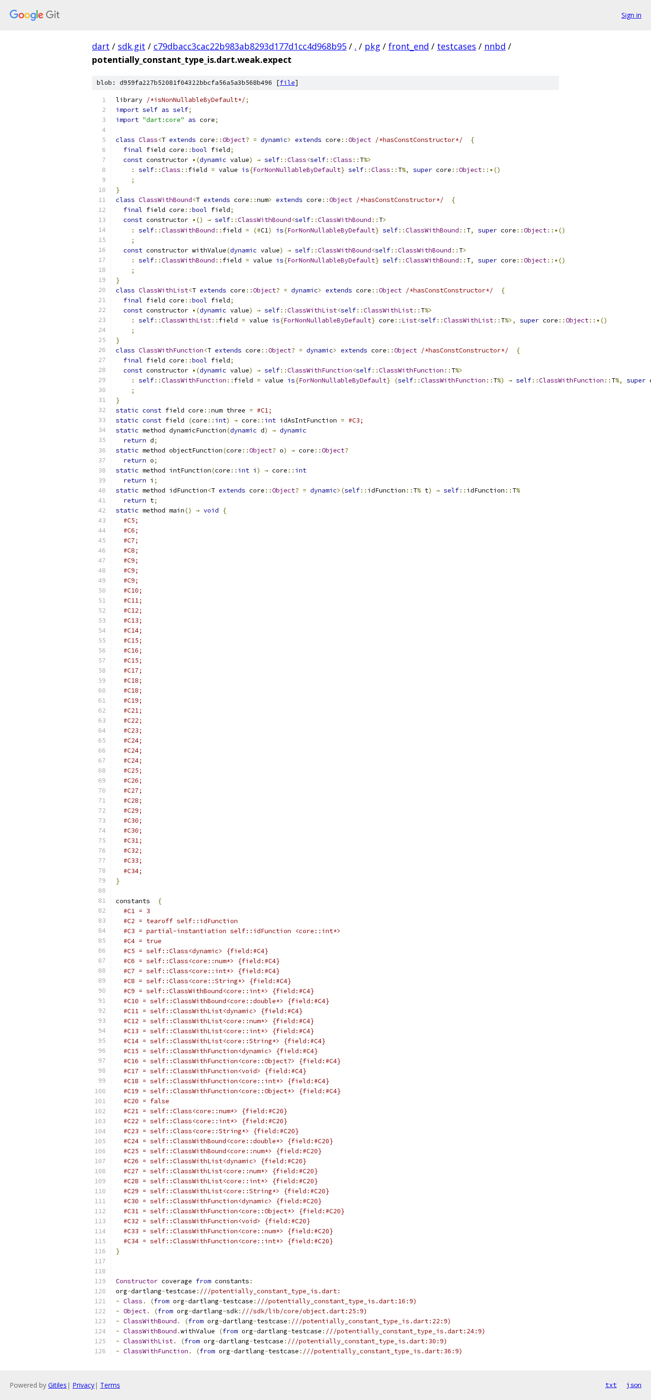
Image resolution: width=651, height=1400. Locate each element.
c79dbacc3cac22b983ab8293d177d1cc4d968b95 (249, 46)
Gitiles (57, 1385)
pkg (372, 46)
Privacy (83, 1385)
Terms (110, 1385)
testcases (456, 46)
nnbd (495, 46)
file (287, 83)
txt (611, 1384)
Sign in (631, 15)
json (633, 1384)
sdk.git (131, 46)
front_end (408, 46)
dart (101, 46)
